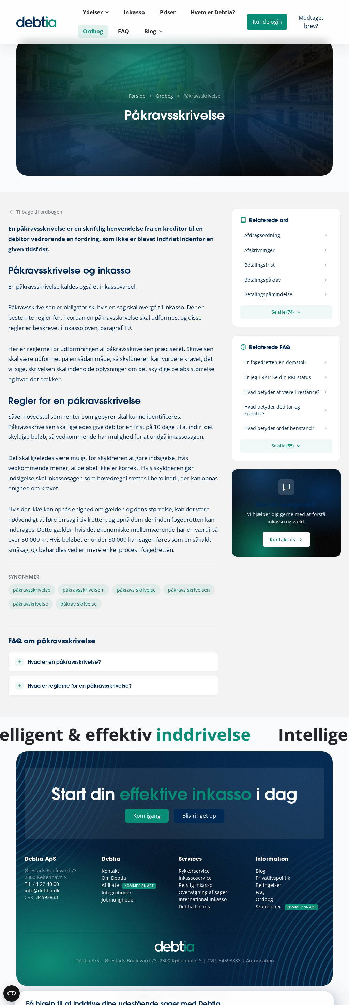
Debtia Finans (194, 906)
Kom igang (147, 815)
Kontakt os (282, 539)
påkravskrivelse (30, 604)
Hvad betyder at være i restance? (281, 392)
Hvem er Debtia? (213, 12)
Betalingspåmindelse (268, 294)
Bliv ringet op (199, 815)
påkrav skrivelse (78, 604)
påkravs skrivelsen (189, 590)
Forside (137, 96)
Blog (150, 31)
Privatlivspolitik (273, 878)
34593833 (47, 897)
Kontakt (110, 870)
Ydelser (93, 12)
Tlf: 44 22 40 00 (42, 884)
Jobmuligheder (118, 899)
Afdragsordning (262, 235)
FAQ (123, 31)
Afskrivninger (259, 250)
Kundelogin (267, 22)
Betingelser (269, 885)
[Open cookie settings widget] (11, 993)
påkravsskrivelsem (84, 590)
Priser (168, 12)
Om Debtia (114, 878)
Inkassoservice (195, 878)
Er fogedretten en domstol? (275, 362)
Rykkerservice (194, 870)
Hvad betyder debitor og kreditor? (272, 410)
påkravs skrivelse (136, 590)
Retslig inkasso (195, 885)
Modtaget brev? (311, 22)
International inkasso (203, 899)
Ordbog (93, 31)
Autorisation (260, 960)
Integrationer (117, 892)
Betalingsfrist (259, 264)
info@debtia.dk (42, 890)
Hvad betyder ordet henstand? (279, 428)
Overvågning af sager (203, 892)
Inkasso (134, 12)
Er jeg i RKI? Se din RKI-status (277, 377)
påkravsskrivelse (31, 590)
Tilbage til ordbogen (39, 212)
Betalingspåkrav (262, 279)
